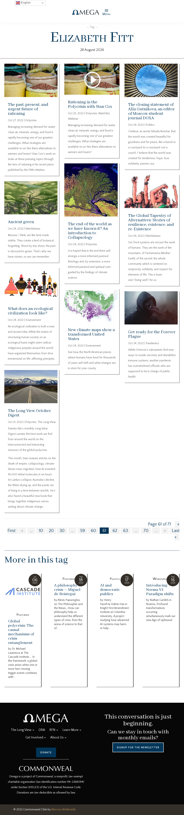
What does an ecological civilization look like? (30, 311)
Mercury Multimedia (63, 809)
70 (146, 530)
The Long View (47, 422)
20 (51, 530)
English (25, 2)
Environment (33, 320)
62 (114, 530)
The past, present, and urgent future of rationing (28, 109)
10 (41, 530)
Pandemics (152, 343)
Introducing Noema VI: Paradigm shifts (160, 590)
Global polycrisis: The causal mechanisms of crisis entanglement (21, 632)
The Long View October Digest (29, 413)
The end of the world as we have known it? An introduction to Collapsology (90, 231)
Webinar (73, 118)
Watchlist (104, 113)
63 (125, 530)
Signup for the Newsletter (138, 747)
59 (82, 530)
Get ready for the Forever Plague (151, 334)
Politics (150, 124)
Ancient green (21, 222)
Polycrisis (31, 120)
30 (62, 530)
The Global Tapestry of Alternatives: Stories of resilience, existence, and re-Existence (151, 222)
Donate (46, 752)
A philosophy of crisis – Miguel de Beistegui (68, 590)
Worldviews (33, 228)
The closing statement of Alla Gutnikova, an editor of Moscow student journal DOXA (151, 111)
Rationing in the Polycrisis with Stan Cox (90, 104)
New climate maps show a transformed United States (91, 334)
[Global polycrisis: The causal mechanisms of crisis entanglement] (22, 592)
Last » (176, 533)
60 (93, 530)
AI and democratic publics (110, 590)
